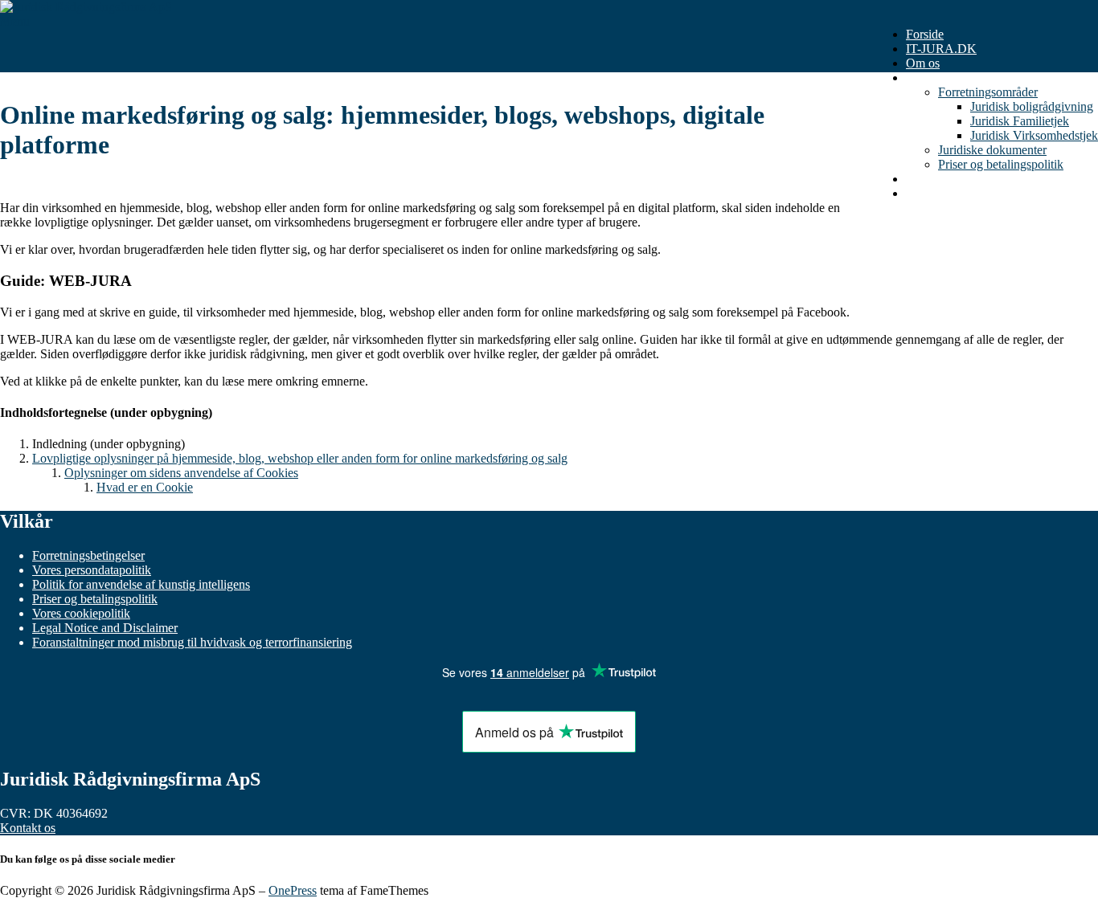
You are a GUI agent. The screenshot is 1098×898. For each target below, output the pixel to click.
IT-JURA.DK (941, 48)
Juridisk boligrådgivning (1031, 106)
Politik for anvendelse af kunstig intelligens (141, 584)
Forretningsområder (988, 92)
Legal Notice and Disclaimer (105, 628)
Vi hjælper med (945, 77)
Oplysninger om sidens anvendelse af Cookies (181, 473)
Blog (918, 179)
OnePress (292, 890)
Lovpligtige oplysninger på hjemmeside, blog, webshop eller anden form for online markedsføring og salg (299, 458)
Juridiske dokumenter (992, 150)
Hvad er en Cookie (144, 487)
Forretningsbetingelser (88, 555)
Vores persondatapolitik (91, 570)
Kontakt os (933, 193)
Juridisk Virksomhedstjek (1034, 135)
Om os (923, 63)
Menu (15, 21)
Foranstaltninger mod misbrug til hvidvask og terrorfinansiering (192, 642)
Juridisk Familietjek (1019, 121)
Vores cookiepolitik (81, 613)
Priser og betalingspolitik (1000, 164)
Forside (925, 34)
